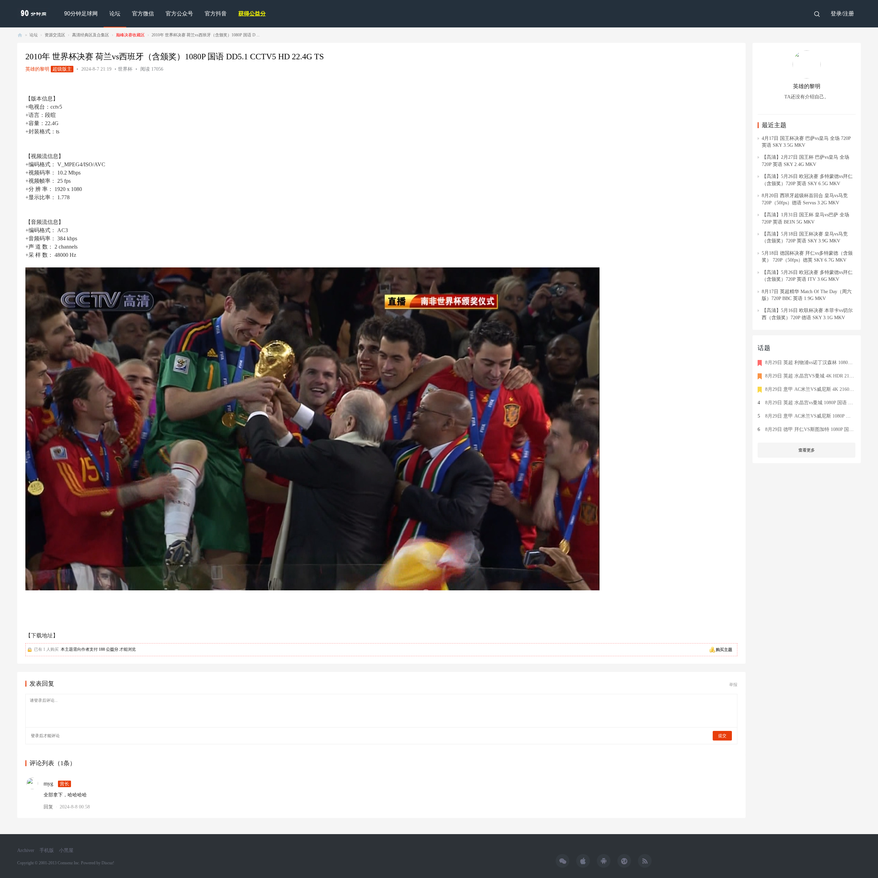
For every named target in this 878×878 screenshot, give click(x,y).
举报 (733, 684)
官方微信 (143, 13)
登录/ (837, 13)
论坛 (114, 13)
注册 (848, 13)
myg (48, 783)
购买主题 (724, 649)
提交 (722, 735)
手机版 (46, 850)
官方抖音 (216, 13)
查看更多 (806, 450)
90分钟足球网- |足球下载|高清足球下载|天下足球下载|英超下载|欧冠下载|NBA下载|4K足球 (20, 35)
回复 (48, 806)
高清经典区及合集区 (90, 35)
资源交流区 (55, 35)
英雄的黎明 (37, 69)
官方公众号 (179, 13)
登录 (35, 735)
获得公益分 (252, 13)
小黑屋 (66, 850)
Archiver (25, 850)
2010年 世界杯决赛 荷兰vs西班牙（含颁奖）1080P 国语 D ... (206, 35)
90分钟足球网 (81, 13)
